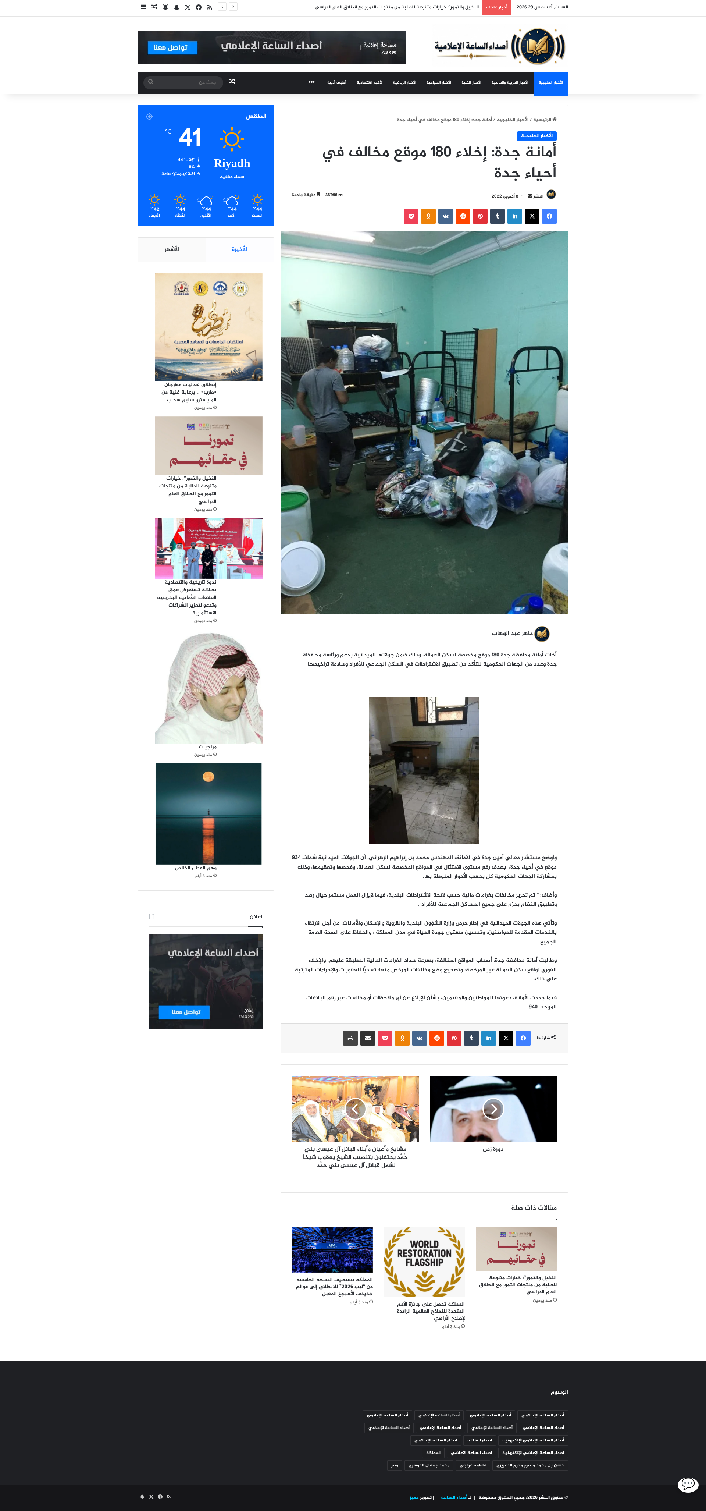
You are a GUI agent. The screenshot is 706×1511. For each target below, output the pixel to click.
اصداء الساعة (479, 1440)
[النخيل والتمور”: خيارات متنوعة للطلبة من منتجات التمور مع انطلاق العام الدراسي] (516, 1249)
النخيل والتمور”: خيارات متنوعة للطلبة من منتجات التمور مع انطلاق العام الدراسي (518, 1285)
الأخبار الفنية (471, 82)
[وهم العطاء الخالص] (209, 813)
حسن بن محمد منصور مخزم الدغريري (530, 1465)
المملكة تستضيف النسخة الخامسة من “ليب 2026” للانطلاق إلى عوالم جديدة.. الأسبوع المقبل (334, 1287)
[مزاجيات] (209, 686)
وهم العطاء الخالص (196, 868)
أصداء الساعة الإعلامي (490, 1415)
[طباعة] (350, 1038)
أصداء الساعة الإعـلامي (542, 1415)
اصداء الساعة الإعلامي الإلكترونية (533, 1453)
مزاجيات (208, 747)
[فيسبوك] (549, 216)
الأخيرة (239, 249)
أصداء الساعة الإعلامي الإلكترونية (533, 1440)
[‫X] (532, 216)
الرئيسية (542, 120)
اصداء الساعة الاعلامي (471, 1453)
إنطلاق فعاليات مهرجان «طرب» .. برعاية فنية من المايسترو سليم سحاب (189, 392)
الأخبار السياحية (439, 82)
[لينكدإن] (514, 216)
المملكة (433, 1453)
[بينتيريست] (480, 216)
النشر (538, 196)
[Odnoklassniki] (428, 216)
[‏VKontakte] (445, 216)
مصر (394, 1465)
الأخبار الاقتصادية (370, 82)
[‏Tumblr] (497, 216)
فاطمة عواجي (473, 1465)
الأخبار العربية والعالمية (510, 82)
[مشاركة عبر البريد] (367, 1038)
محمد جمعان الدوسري (429, 1465)
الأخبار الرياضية (404, 82)
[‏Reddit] (463, 216)
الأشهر (172, 249)
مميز (414, 1498)
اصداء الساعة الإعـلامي (435, 1440)
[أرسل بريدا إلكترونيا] (530, 196)
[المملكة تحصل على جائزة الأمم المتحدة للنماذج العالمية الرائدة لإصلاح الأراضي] (424, 1262)
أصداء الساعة (453, 1498)
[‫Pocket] (411, 216)
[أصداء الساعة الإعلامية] (500, 45)
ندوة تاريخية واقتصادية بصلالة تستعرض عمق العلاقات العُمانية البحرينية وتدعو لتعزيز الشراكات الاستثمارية (187, 597)
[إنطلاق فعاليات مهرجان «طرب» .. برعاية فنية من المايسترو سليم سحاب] (209, 327)
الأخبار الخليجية (551, 82)
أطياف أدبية (336, 82)
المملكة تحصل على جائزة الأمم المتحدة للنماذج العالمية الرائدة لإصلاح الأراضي (431, 1311)
